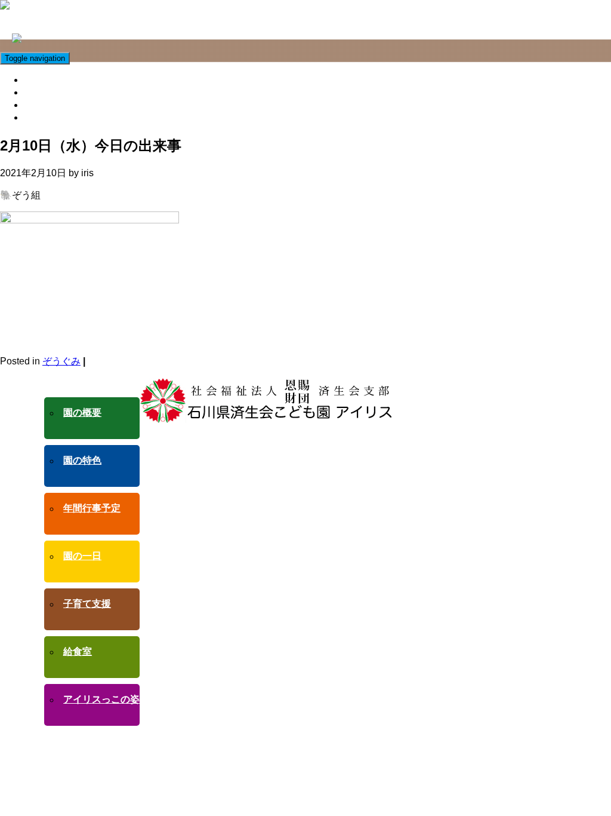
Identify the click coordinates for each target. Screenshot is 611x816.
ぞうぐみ (61, 361)
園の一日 (82, 556)
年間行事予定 (92, 508)
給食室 (40, 92)
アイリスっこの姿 (64, 105)
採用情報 (45, 117)
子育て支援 (49, 80)
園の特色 (82, 460)
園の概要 (82, 412)
